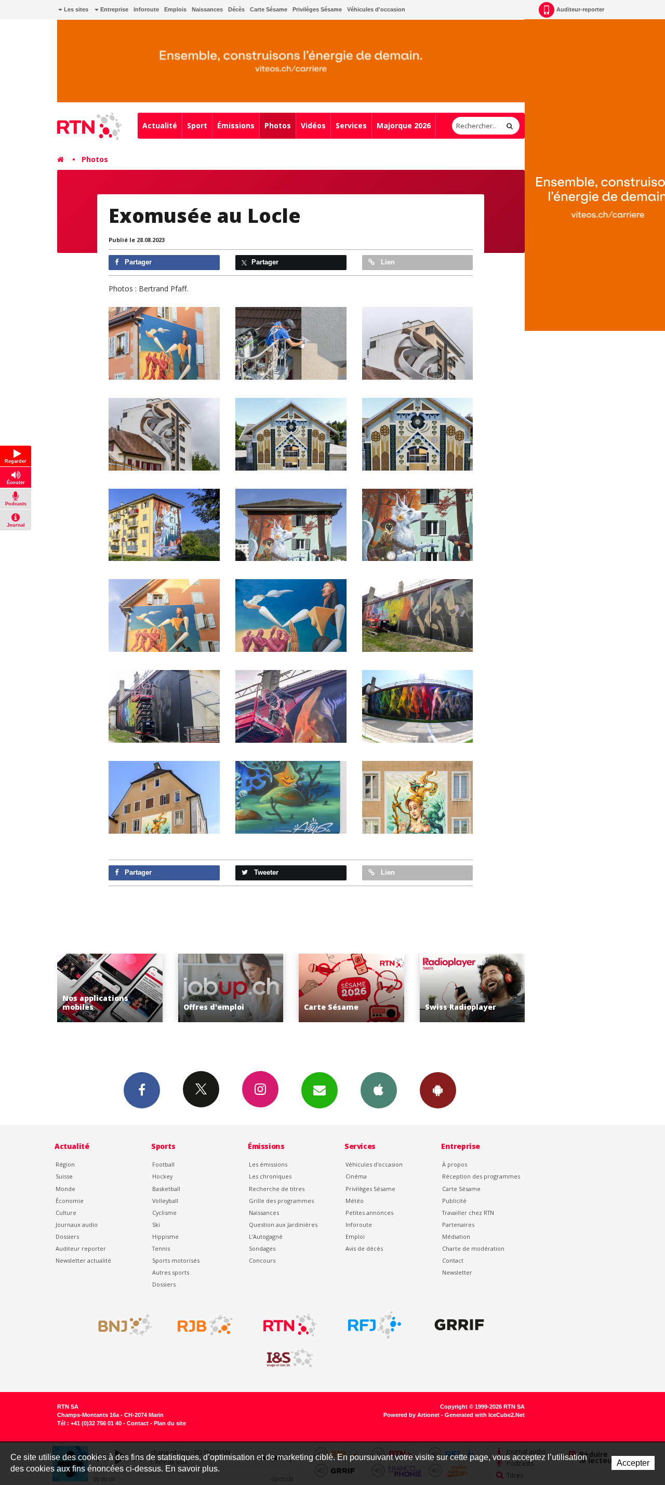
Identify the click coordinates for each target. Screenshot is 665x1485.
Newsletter (457, 1272)
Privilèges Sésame (317, 9)
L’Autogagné (266, 1236)
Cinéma (356, 1176)
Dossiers (67, 1236)
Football (163, 1164)
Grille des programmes (281, 1200)
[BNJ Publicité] (120, 1325)
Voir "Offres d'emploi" (137, 988)
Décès (236, 9)
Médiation (456, 1236)
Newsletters (319, 1090)
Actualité (159, 125)
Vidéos (313, 125)
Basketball (166, 1188)
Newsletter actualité (83, 1260)
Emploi (355, 1236)
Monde (65, 1188)
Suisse (64, 1176)
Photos (277, 125)
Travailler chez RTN (468, 1212)
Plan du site (170, 1423)
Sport (197, 125)
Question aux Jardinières (283, 1224)
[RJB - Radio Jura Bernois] (205, 1325)
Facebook (142, 1090)
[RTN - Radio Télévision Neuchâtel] (290, 1325)
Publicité (454, 1200)
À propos (454, 1164)
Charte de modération (473, 1248)
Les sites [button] (75, 9)
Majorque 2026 (404, 125)
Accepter (633, 1463)
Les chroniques (270, 1176)
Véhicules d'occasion (376, 9)
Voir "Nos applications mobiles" (499, 988)
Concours (262, 1260)
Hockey (162, 1176)
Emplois (175, 9)
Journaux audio (77, 1224)
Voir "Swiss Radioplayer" (378, 988)
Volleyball (165, 1200)
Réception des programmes (481, 1176)
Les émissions (268, 1164)
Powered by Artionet (411, 1415)
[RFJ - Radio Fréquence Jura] (375, 1325)
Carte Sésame (268, 9)
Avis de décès (364, 1248)
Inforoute (146, 9)
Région (65, 1164)
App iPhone (379, 1090)
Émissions (236, 125)
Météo (354, 1200)
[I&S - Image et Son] (290, 1358)
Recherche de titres (276, 1188)
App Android (438, 1090)
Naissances (207, 9)
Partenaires (458, 1224)
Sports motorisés (176, 1260)
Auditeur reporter (81, 1248)
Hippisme (165, 1236)
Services (351, 125)
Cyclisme (164, 1212)
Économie (70, 1200)
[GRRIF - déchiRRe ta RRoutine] (459, 1325)
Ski (156, 1224)
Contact (452, 1260)
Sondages (262, 1248)
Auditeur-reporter (580, 9)
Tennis (161, 1248)
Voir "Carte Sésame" (257, 988)
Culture (66, 1212)
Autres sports (170, 1272)
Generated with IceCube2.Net (485, 1415)
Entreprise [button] (113, 9)
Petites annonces (369, 1212)
